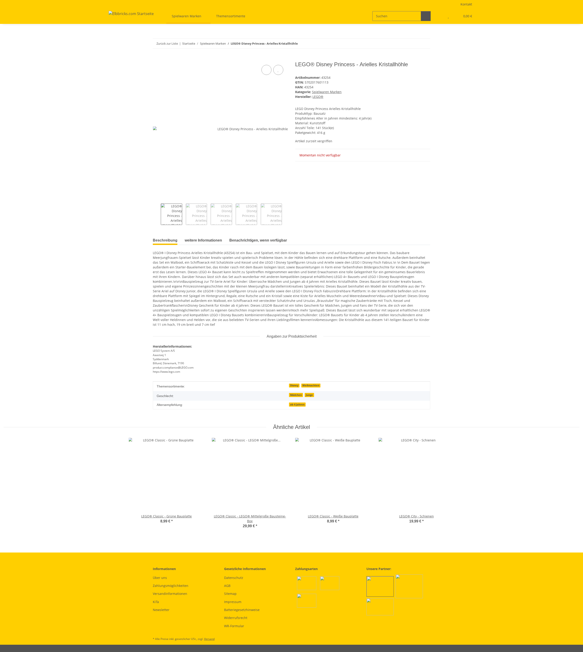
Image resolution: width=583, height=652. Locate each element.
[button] (439, 16)
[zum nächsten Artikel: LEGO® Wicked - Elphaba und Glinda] (425, 43)
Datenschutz (233, 578)
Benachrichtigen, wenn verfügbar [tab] (258, 240)
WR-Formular (234, 626)
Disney (294, 385)
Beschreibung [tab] (165, 240)
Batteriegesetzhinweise (242, 610)
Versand (209, 639)
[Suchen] (426, 16)
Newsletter (161, 610)
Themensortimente (230, 16)
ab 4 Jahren (297, 404)
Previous (157, 214)
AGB (227, 585)
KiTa (156, 602)
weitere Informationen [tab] (203, 240)
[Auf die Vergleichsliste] (266, 70)
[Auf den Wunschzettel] (278, 70)
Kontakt (466, 4)
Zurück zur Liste (167, 43)
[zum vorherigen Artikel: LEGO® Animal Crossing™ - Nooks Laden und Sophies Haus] (415, 43)
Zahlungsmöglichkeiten (170, 585)
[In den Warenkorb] (156, 58)
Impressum (232, 602)
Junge (309, 395)
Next (286, 214)
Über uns (160, 578)
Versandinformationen (170, 593)
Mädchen (296, 395)
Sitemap (230, 593)
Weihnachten (310, 385)
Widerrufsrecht (235, 618)
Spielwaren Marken (327, 92)
